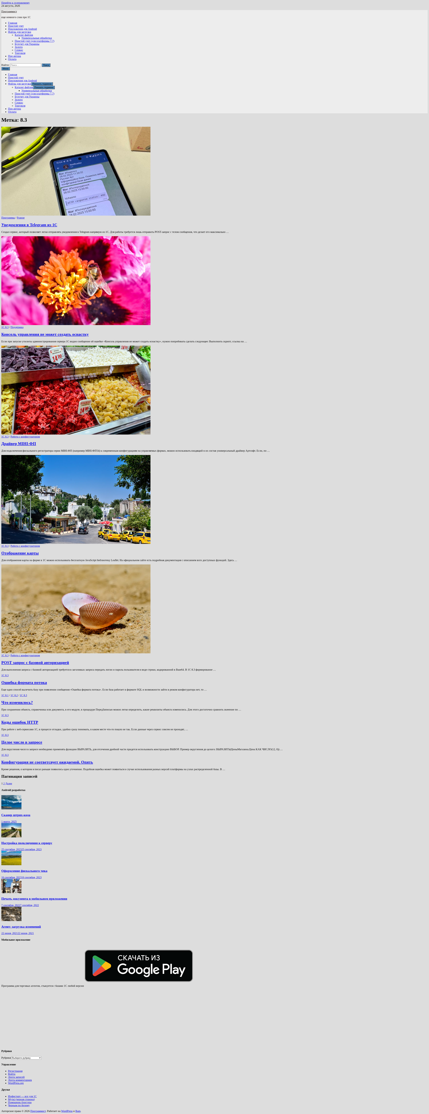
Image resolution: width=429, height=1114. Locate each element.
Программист (9, 11)
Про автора (14, 56)
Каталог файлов (24, 35)
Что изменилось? (17, 702)
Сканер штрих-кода (15, 815)
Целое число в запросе (21, 742)
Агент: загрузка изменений (21, 926)
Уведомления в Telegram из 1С (29, 225)
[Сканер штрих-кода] (11, 808)
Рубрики (6, 1057)
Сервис (19, 50)
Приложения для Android (22, 28)
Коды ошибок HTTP (19, 722)
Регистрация (15, 1071)
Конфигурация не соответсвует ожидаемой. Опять (47, 762)
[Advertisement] (101, 1019)
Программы (8, 217)
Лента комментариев (20, 1080)
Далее (8, 783)
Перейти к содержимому (15, 2)
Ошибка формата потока (24, 682)
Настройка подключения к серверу (26, 843)
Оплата (12, 59)
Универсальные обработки (36, 38)
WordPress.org (16, 1083)
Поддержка (17, 327)
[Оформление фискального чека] (11, 864)
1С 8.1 (5, 695)
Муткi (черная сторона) (21, 1099)
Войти (11, 1074)
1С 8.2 (14, 695)
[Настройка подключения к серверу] (11, 836)
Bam (77, 1111)
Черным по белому (19, 1105)
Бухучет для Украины (27, 44)
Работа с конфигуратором (25, 436)
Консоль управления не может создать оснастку (45, 334)
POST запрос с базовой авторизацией (35, 662)
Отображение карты (20, 553)
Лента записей (16, 1077)
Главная (12, 22)
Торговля (20, 53)
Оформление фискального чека (24, 871)
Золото (19, 47)
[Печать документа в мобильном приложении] (11, 892)
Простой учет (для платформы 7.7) (34, 41)
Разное (21, 217)
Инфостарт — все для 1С (22, 1096)
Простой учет (16, 25)
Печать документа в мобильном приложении (34, 898)
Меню (6, 68)
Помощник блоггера (20, 1102)
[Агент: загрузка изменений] (11, 920)
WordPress (67, 1111)
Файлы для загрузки (19, 32)
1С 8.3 (5, 327)
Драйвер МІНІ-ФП (18, 443)
